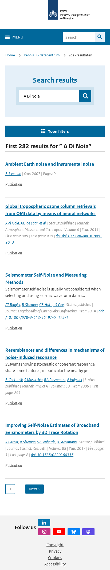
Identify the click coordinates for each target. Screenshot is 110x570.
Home (10, 55)
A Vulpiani (74, 379)
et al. (42, 223)
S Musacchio (33, 379)
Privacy (55, 551)
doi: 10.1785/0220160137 (52, 454)
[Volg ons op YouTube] (59, 531)
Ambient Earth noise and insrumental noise (49, 164)
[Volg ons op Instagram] (44, 531)
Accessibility (55, 564)
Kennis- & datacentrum (42, 55)
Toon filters (58, 131)
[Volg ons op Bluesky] (73, 531)
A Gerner (11, 441)
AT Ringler (12, 304)
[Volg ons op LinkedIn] (44, 522)
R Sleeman (13, 173)
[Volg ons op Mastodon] (88, 531)
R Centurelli (14, 379)
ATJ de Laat (29, 223)
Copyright (55, 544)
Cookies (55, 557)
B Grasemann (67, 441)
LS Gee (58, 304)
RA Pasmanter (54, 379)
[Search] (100, 37)
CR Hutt (45, 304)
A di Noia (12, 223)
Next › (34, 488)
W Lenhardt (46, 441)
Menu (17, 37)
